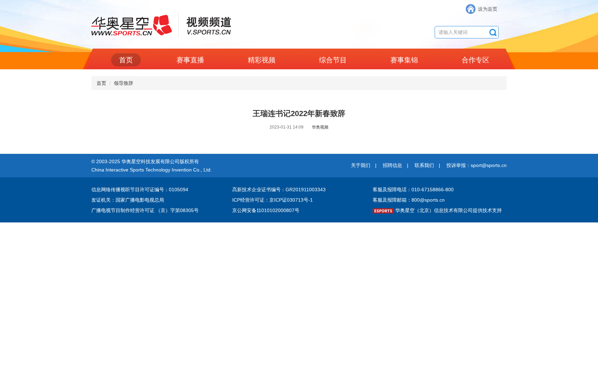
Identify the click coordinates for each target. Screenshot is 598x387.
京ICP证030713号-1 (291, 200)
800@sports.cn (428, 200)
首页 (126, 60)
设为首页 (487, 9)
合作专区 (475, 60)
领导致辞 (123, 83)
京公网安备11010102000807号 (265, 210)
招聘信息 (392, 165)
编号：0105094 (171, 189)
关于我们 (360, 165)
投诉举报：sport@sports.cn (476, 165)
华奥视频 (320, 127)
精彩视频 (261, 60)
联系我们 (424, 165)
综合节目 (333, 60)
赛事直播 (190, 60)
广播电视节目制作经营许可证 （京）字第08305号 (145, 210)
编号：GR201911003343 (298, 189)
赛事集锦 (404, 60)
